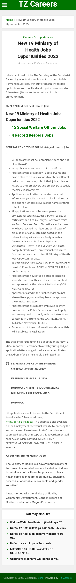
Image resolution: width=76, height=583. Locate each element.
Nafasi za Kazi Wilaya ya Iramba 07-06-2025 (38, 528)
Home (9, 19)
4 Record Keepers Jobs (32, 135)
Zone (40, 577)
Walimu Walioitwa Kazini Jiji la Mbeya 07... (37, 522)
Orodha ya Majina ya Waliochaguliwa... (34, 558)
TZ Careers (38, 4)
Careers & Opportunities (38, 37)
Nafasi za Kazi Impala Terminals (31, 543)
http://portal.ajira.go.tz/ (19, 421)
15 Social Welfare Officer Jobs (39, 127)
